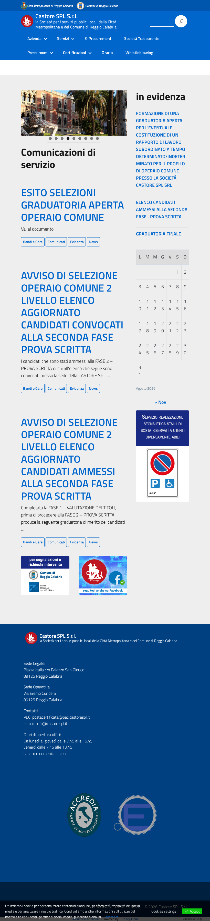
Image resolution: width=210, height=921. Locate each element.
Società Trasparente (141, 38)
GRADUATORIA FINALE (158, 233)
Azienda (34, 38)
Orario (107, 52)
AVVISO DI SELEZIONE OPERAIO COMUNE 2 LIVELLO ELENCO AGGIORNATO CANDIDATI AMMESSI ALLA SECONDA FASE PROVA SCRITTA (69, 459)
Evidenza (77, 241)
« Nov (160, 402)
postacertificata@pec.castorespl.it (61, 717)
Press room (37, 52)
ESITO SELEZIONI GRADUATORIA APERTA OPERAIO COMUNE (72, 205)
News (93, 241)
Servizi (63, 38)
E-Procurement (98, 38)
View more (110, 916)
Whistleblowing (139, 52)
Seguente (120, 112)
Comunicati (56, 241)
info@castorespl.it (51, 723)
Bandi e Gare (33, 241)
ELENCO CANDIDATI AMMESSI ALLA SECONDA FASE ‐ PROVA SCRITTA (161, 209)
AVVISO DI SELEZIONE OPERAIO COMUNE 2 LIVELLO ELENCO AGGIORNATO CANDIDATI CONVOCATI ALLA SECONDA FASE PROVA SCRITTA (72, 312)
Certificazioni (74, 52)
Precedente (27, 112)
